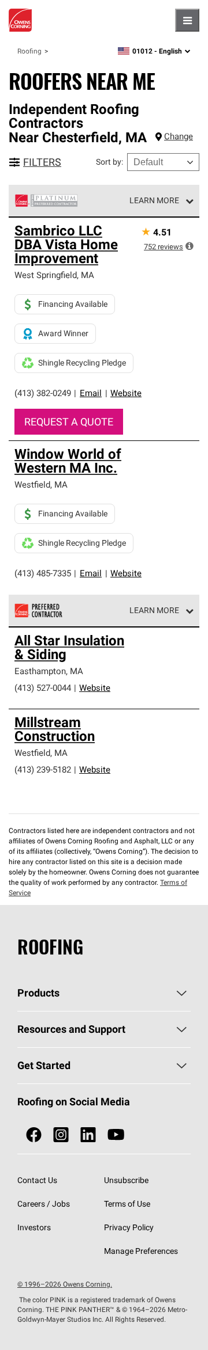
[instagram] (61, 1135)
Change (178, 136)
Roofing (29, 51)
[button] (189, 245)
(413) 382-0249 (42, 392)
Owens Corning (20, 20)
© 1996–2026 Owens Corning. (64, 1284)
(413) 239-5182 (42, 769)
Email (91, 392)
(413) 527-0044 (42, 687)
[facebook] (33, 1135)
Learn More (154, 200)
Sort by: (109, 162)
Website (126, 392)
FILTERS (42, 162)
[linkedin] (88, 1135)
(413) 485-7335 (42, 573)
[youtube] (116, 1135)
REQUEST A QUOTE (68, 421)
